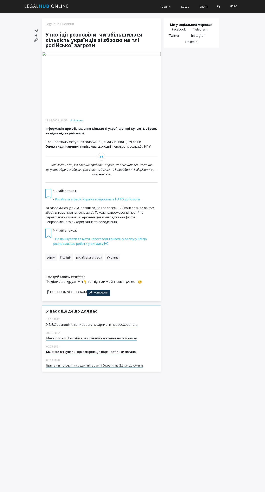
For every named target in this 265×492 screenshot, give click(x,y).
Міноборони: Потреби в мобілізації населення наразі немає (91, 338)
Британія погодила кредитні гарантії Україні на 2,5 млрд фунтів (94, 365)
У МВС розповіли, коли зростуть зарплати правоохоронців (91, 324)
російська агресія (89, 257)
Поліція (65, 257)
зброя (51, 257)
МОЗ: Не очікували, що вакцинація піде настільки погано (91, 352)
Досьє (185, 6)
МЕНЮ (233, 6)
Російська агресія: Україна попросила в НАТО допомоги (97, 199)
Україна (113, 257)
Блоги (204, 6)
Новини (165, 6)
